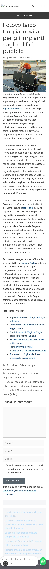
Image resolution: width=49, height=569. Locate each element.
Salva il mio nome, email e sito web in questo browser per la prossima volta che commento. (25, 469)
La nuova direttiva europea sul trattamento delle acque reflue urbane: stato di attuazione (24, 524)
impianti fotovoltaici (12, 108)
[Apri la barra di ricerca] (33, 6)
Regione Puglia (28, 263)
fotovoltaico (12, 373)
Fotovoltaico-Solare (16, 365)
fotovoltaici (27, 208)
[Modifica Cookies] (5, 563)
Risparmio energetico (13, 377)
